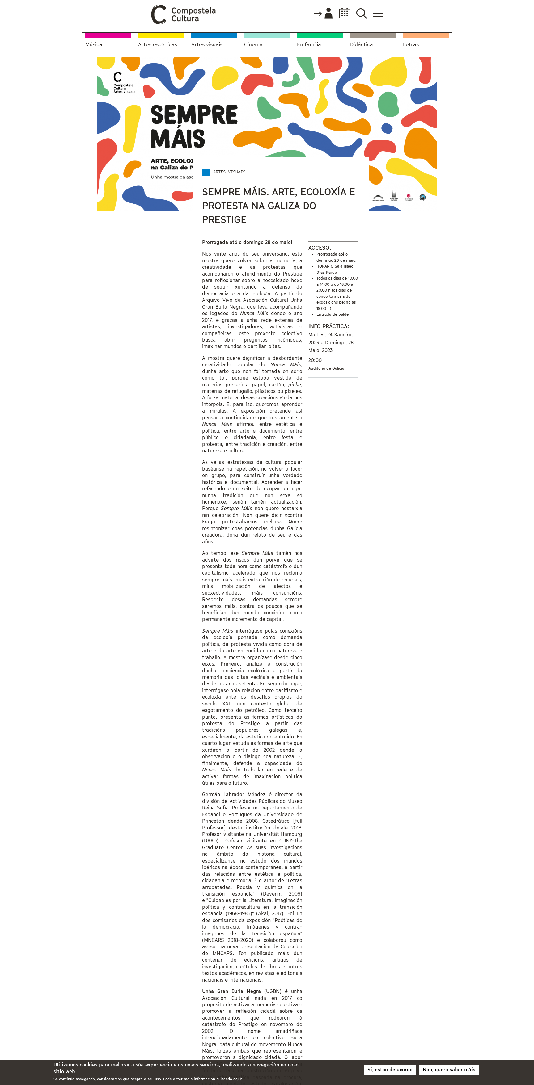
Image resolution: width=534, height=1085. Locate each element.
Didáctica (361, 45)
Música (93, 45)
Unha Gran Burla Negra (231, 991)
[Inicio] (183, 22)
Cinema (253, 45)
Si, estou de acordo (390, 1069)
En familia (309, 45)
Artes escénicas (157, 45)
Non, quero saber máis (449, 1069)
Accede (323, 13)
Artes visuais (206, 45)
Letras (411, 45)
